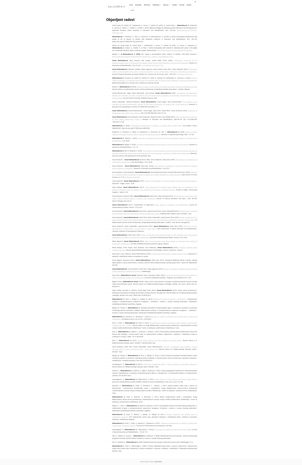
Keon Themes (158, 461)
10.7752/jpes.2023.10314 (184, 74)
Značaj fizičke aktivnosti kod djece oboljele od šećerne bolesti (160, 340)
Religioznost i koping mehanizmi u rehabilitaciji (169, 299)
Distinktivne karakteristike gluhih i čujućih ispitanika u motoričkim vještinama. (170, 364)
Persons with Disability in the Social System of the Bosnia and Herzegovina (171, 181)
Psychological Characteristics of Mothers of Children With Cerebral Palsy (156, 126)
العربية (132, 10)
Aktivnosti (147, 5)
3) (140, 119)
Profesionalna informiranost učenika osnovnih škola (169, 254)
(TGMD (137, 119)
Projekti (174, 5)
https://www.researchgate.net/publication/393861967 (174, 50)
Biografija (138, 5)
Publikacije (156, 5)
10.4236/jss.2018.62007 (132, 177)
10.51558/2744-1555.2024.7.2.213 (153, 65)
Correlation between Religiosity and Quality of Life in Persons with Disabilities (162, 144)
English (189, 5)
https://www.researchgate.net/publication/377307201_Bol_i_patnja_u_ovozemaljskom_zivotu (142, 57)
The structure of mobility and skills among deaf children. (173, 429)
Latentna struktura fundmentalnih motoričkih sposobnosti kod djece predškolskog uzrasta (167, 87)
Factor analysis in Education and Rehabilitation (171, 205)
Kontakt (181, 5)
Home (131, 5)
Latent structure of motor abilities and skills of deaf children (176, 379)
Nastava (165, 5)
